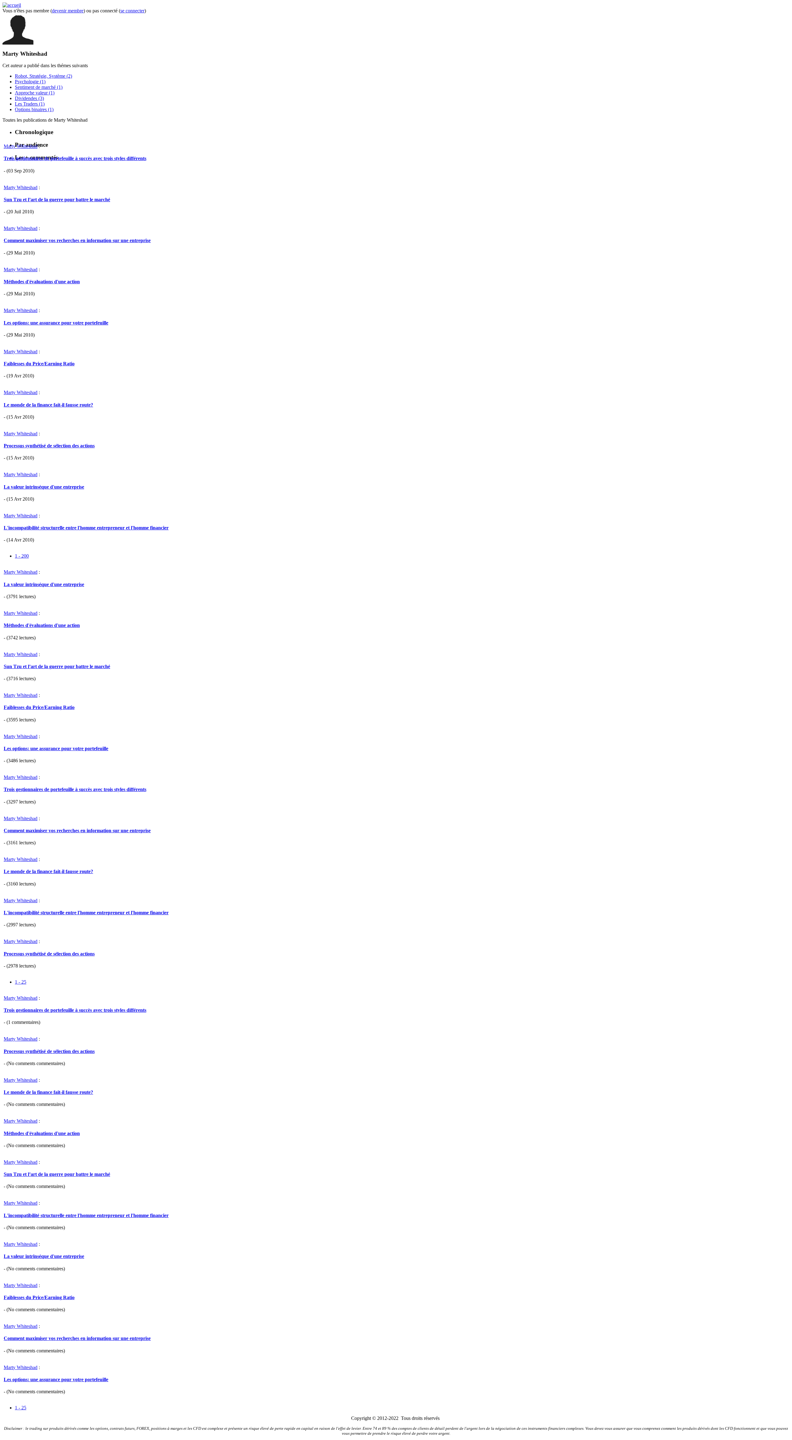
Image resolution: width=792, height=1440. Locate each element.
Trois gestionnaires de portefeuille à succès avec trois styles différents (75, 158)
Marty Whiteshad (20, 146)
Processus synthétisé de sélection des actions (49, 445)
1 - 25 (20, 982)
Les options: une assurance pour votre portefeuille (56, 322)
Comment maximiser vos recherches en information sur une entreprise (77, 240)
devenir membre (68, 10)
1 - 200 (22, 556)
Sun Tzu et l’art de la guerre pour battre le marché (57, 199)
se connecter (132, 10)
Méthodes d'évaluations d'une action (42, 281)
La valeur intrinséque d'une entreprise (44, 486)
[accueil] (11, 5)
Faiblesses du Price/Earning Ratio (39, 363)
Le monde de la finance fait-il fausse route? (48, 404)
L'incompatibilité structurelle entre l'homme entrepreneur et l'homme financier (86, 527)
